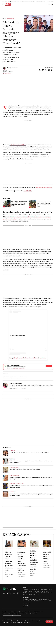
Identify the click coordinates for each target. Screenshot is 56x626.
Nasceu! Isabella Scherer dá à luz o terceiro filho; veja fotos (25, 469)
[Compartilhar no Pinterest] (51, 69)
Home (4, 18)
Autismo (7, 377)
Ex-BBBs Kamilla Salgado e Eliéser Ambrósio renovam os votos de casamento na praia (34, 560)
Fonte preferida (21, 368)
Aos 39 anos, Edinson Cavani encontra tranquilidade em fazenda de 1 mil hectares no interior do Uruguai (31, 486)
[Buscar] (46, 4)
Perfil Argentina (38, 601)
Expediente (25, 605)
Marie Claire (46, 599)
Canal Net (25, 599)
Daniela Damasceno (12, 67)
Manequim (32, 592)
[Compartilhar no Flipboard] (48, 69)
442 (50, 601)
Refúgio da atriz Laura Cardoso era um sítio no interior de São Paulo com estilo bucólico (26, 1)
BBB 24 (14, 377)
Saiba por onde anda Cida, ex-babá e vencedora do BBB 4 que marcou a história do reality (9, 561)
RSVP (30, 594)
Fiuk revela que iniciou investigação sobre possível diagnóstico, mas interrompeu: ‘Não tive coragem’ (31, 461)
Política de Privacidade (23, 622)
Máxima (38, 592)
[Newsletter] (49, 4)
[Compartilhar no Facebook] (43, 69)
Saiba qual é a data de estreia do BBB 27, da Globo (47, 556)
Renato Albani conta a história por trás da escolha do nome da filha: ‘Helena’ (29, 452)
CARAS (50, 589)
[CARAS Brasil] (8, 4)
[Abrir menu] (4, 4)
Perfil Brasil (44, 592)
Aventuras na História (34, 589)
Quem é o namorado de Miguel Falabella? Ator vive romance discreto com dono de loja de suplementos (31, 478)
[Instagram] (4, 593)
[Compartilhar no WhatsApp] (40, 69)
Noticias (25, 601)
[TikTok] (17, 593)
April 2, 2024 (28, 191)
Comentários (8, 73)
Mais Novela (26, 592)
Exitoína (40, 599)
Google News (15, 368)
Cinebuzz (25, 591)
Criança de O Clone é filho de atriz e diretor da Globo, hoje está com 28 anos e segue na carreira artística (31, 494)
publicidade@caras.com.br (30, 613)
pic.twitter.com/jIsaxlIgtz (44, 187)
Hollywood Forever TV (43, 591)
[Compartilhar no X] (45, 69)
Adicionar (49, 365)
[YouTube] (14, 593)
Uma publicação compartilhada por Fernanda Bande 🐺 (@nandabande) (29, 358)
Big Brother (10, 18)
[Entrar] (52, 4)
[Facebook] (7, 593)
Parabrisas (30, 601)
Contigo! (30, 591)
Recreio (50, 592)
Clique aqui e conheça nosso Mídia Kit (12, 615)
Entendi (49, 621)
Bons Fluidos (44, 589)
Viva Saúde (35, 594)
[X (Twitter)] (10, 593)
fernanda (22, 377)
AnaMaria (25, 589)
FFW (35, 591)
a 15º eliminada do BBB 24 (18, 145)
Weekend (45, 601)
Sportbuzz (25, 594)
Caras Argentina (33, 599)
